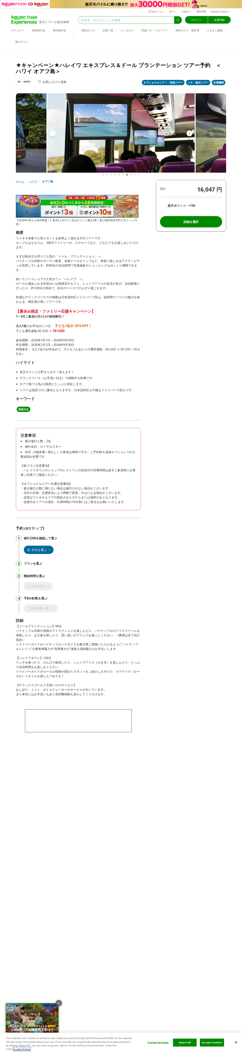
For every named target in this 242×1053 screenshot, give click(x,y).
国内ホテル (88, 30)
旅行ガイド (21, 41)
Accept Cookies (212, 1042)
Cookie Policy (21, 1049)
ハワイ (33, 181)
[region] (121, 1043)
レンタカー (127, 30)
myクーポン (158, 11)
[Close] (236, 1042)
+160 (191, 205)
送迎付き (23, 409)
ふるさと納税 (215, 30)
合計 (163, 188)
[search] (178, 20)
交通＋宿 (107, 30)
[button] (172, 11)
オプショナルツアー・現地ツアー (163, 82)
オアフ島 (47, 181)
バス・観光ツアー (198, 82)
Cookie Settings (157, 1042)
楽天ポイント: (177, 205)
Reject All (185, 1042)
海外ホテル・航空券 (187, 30)
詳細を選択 (191, 222)
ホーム (20, 181)
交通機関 (218, 82)
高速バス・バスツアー (154, 30)
